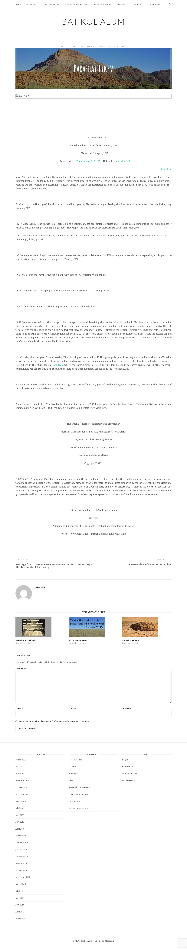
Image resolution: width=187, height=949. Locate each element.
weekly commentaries (79, 808)
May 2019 (19, 773)
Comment (21, 669)
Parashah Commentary (93, 47)
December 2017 (22, 856)
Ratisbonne (154, 4)
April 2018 (19, 829)
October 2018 (21, 787)
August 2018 (20, 801)
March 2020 (20, 760)
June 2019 (19, 767)
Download (166, 169)
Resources (122, 4)
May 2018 (19, 822)
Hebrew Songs (75, 760)
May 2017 (19, 905)
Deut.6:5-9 (58, 365)
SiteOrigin (109, 941)
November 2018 (22, 780)
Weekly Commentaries (76, 4)
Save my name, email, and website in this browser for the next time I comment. (53, 721)
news (71, 780)
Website (127, 709)
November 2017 (22, 863)
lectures (72, 767)
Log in (125, 760)
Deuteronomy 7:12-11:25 (88, 161)
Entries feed (127, 767)
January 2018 (21, 849)
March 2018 (20, 836)
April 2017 (19, 912)
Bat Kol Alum (93, 21)
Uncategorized (75, 801)
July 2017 (19, 891)
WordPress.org (129, 780)
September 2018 (22, 794)
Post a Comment (117, 47)
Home (18, 4)
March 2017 (20, 919)
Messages (73, 773)
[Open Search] (170, 4)
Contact (138, 4)
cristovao (40, 587)
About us (31, 4)
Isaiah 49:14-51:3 (122, 161)
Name (19, 709)
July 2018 (19, 808)
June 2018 (19, 815)
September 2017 (22, 877)
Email (72, 709)
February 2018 (21, 843)
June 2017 (19, 898)
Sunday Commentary (78, 794)
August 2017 (20, 884)
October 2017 (21, 870)
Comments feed (129, 773)
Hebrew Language (102, 4)
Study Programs (51, 4)
